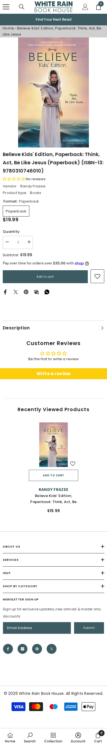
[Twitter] (15, 291)
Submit (89, 628)
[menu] (6, 7)
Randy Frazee (33, 186)
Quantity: (11, 231)
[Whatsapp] (46, 291)
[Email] (36, 291)
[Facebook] (5, 291)
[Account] (85, 7)
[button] (14, 179)
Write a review (53, 373)
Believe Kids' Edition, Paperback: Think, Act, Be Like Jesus (53, 499)
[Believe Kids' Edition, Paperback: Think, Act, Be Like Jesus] (53, 444)
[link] (97, 276)
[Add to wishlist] (73, 464)
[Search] (21, 7)
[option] (53, 19)
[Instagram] (22, 649)
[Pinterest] (26, 291)
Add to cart (45, 277)
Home (8, 28)
